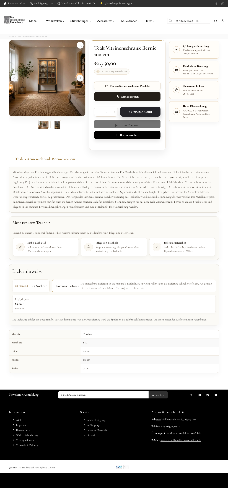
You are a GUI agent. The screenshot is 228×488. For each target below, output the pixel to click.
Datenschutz (23, 430)
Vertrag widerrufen (26, 440)
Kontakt (91, 435)
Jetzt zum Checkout (127, 125)
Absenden (158, 395)
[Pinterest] (207, 395)
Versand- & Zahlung (27, 445)
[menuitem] (34, 20)
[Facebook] (217, 3)
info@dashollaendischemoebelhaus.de (180, 440)
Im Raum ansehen (127, 135)
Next (80, 78)
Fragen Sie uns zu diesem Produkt (130, 86)
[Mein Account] (221, 21)
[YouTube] (216, 395)
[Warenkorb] (215, 21)
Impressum (22, 425)
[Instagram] (222, 3)
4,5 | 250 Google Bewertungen (116, 3)
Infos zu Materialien (98, 430)
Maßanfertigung (96, 420)
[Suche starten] (170, 21)
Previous (14, 78)
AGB (19, 420)
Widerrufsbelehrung (27, 435)
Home (11, 36)
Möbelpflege (94, 425)
